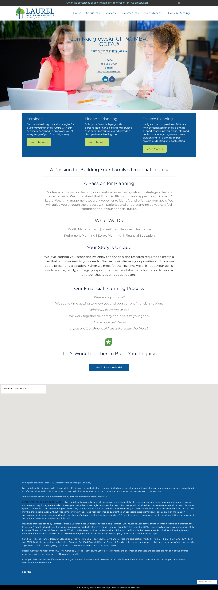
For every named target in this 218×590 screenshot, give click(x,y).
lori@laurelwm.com (109, 71)
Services (110, 13)
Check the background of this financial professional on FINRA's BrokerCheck (107, 2)
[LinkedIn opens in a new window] (105, 79)
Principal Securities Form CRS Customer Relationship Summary (56, 482)
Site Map (27, 572)
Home (77, 13)
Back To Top (205, 582)
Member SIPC (141, 527)
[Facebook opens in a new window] (112, 79)
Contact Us (129, 13)
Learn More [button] (37, 142)
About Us (92, 13)
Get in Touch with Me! (109, 367)
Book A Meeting (179, 13)
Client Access (152, 13)
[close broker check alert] (179, 2)
